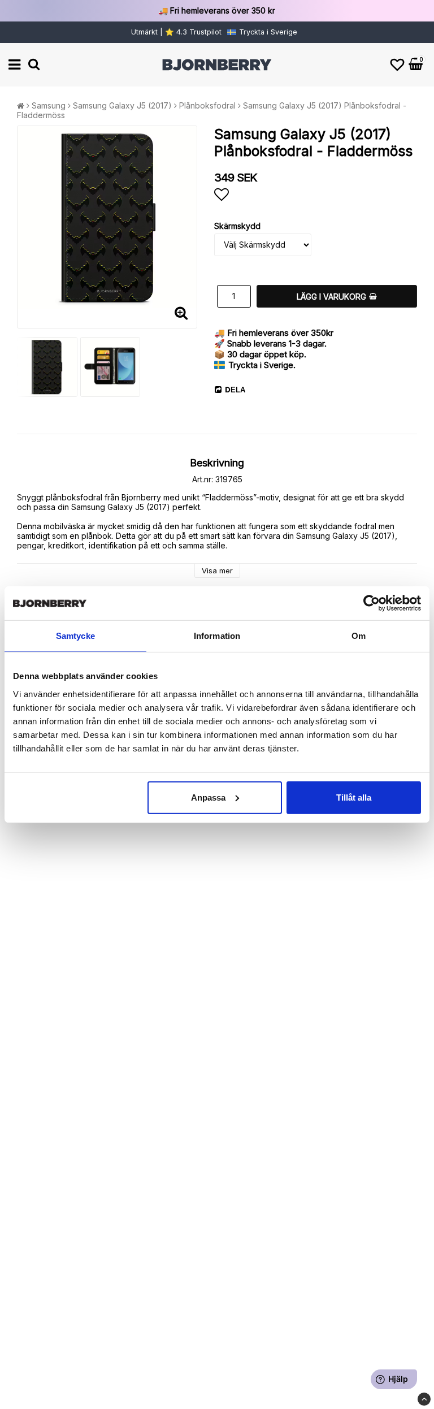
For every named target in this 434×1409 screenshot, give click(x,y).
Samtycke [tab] (75, 636)
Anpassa (208, 797)
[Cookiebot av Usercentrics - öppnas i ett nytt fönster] (371, 603)
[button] (397, 65)
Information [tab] (217, 636)
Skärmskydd (237, 226)
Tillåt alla (353, 797)
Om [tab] (358, 636)
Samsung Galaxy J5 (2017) (122, 105)
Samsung (49, 105)
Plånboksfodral (207, 105)
